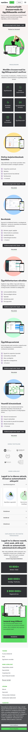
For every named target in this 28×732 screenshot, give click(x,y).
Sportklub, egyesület (10, 502)
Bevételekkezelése (8, 106)
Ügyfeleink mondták (7, 659)
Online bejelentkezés (20, 91)
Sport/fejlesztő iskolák (8, 676)
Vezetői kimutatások (7, 121)
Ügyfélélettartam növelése (20, 106)
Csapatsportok (6, 673)
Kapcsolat (5, 692)
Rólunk (4, 689)
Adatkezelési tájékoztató (9, 698)
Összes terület (6, 680)
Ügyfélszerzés (8, 90)
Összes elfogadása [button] (14, 728)
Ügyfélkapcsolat (20, 120)
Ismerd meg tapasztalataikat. (14, 558)
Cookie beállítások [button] (14, 725)
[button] (11, 2)
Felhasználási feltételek (8, 695)
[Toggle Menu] (25, 2)
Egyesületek (5, 670)
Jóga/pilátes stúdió (7, 667)
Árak (3, 656)
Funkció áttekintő (7, 654)
